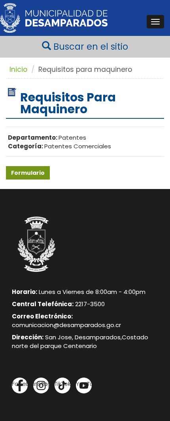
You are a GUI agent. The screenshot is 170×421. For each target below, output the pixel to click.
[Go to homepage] (54, 18)
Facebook (20, 384)
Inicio (18, 69)
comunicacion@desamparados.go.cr (66, 325)
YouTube (84, 384)
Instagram (41, 384)
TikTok (62, 384)
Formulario (28, 173)
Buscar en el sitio (89, 46)
